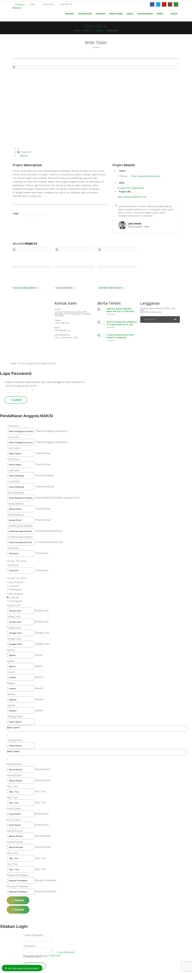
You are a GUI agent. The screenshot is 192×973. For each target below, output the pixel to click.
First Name (14, 448)
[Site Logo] (17, 8)
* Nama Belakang (44, 475)
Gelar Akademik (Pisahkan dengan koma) (57, 497)
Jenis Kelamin (15, 582)
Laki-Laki (14, 586)
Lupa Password (66, 952)
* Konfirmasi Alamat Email (49, 531)
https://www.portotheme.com (145, 176)
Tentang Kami (20, 4)
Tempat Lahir (14, 605)
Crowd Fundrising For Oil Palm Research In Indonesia (120, 336)
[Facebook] (152, 4)
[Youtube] (164, 4)
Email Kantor (14, 808)
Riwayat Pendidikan (17, 875)
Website (24, 155)
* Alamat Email (43, 509)
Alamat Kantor (14, 764)
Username (13, 426)
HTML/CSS (129, 188)
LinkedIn (34, 214)
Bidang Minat (15, 716)
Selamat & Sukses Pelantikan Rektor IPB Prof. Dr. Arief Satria (120, 310)
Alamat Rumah (15, 831)
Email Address (16, 503)
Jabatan (11, 694)
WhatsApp (45, 214)
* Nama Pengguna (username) (51, 431)
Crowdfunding (145, 13)
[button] (13, 41)
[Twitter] (66, 346)
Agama (10, 650)
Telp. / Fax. (12, 786)
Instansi (11, 672)
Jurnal (129, 13)
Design (120, 188)
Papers (160, 13)
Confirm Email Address (20, 526)
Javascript (139, 188)
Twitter (28, 214)
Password (13, 548)
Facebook (23, 214)
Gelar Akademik (15, 492)
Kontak (32, 4)
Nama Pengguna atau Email (21, 385)
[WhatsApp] (176, 4)
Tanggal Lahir (14, 627)
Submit (17, 399)
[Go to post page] (101, 311)
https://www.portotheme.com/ (132, 196)
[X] (158, 4)
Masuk (174, 13)
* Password (41, 553)
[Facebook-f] (58, 346)
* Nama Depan (43, 453)
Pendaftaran (116, 13)
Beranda (69, 13)
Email (39, 214)
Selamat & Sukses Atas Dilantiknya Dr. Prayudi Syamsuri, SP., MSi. (121, 323)
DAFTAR (55, 956)
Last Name (14, 470)
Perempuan (15, 589)
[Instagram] (170, 4)
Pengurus (100, 13)
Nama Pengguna (34, 935)
